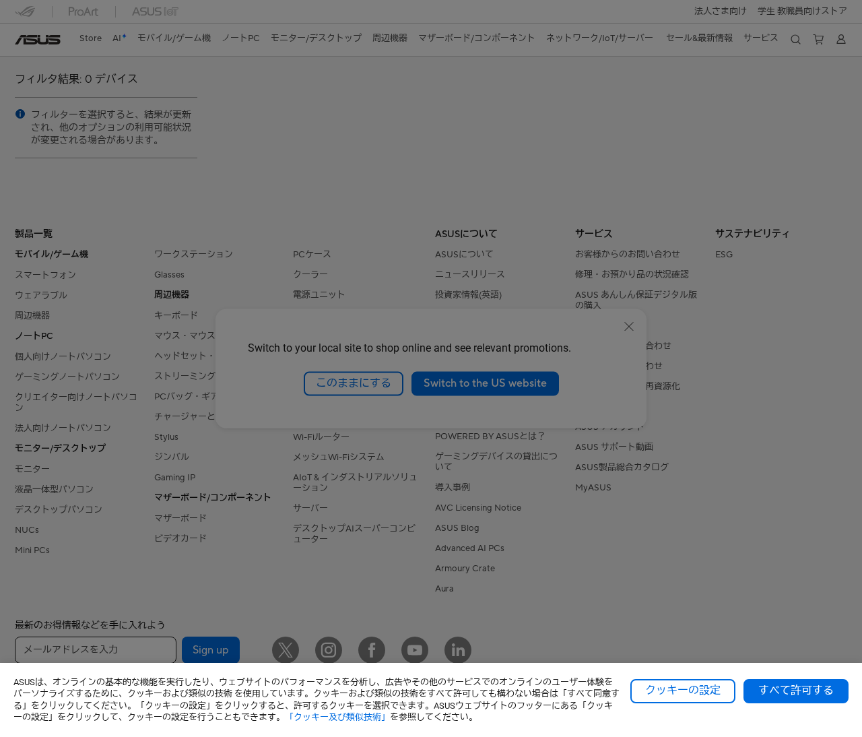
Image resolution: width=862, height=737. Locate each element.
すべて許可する (796, 690)
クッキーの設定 (683, 690)
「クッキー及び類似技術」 (337, 717)
